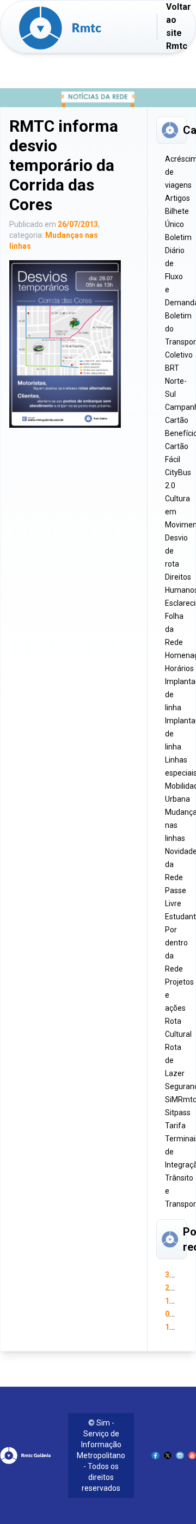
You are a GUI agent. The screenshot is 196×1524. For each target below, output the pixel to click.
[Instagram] (179, 1455)
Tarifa (175, 1125)
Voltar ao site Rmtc (178, 26)
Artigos (177, 198)
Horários (179, 668)
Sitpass (178, 1112)
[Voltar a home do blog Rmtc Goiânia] (87, 28)
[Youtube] (192, 1455)
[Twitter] (167, 1455)
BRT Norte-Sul (176, 381)
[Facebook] (155, 1455)
